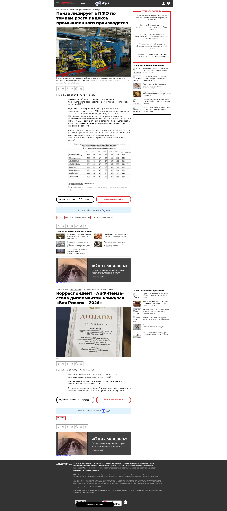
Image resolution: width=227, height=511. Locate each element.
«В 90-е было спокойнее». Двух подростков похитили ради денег (155, 333)
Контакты (92, 468)
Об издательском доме (82, 463)
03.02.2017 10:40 (62, 10)
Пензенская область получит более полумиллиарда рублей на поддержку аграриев (116, 244)
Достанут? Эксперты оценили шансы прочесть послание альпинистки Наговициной (156, 109)
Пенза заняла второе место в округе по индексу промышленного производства (78, 244)
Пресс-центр (98, 463)
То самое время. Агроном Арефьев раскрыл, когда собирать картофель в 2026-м (152, 18)
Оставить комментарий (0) (113, 199)
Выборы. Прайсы (79, 468)
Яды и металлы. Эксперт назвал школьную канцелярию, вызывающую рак (154, 86)
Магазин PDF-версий (113, 463)
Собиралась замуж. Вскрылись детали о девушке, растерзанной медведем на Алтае (155, 78)
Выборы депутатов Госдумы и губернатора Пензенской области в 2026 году (127, 468)
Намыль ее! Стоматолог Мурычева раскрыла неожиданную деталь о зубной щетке (155, 70)
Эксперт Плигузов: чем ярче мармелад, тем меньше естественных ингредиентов (151, 37)
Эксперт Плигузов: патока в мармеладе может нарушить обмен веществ (151, 27)
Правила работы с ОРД (107, 465)
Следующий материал (95, 504)
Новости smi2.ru (64, 282)
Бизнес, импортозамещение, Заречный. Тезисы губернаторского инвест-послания (72, 252)
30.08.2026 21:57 (62, 290)
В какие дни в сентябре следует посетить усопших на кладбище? (152, 56)
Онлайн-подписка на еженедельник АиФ (138, 463)
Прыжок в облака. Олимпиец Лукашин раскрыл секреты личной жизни (151, 46)
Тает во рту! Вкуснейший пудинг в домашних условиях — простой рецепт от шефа (155, 303)
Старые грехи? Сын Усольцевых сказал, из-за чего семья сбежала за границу (156, 319)
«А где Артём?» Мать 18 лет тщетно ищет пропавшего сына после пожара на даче (156, 311)
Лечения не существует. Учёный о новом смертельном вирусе (155, 326)
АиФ (58, 358)
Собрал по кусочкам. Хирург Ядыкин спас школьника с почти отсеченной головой (156, 101)
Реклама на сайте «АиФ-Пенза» (85, 465)
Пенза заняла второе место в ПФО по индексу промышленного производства (79, 236)
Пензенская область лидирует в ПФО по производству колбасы (116, 235)
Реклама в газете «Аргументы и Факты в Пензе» (136, 465)
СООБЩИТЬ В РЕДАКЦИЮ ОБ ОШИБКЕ (86, 470)
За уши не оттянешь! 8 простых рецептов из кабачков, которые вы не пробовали (157, 94)
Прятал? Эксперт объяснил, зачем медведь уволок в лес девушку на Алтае (155, 295)
